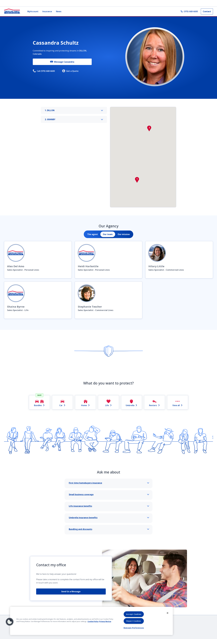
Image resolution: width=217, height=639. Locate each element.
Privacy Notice (105, 621)
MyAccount (32, 11)
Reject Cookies (133, 621)
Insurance (47, 11)
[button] (137, 180)
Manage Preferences (134, 628)
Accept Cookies (133, 614)
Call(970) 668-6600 (46, 71)
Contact (207, 11)
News (58, 11)
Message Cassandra (64, 61)
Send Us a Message (70, 591)
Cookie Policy (93, 621)
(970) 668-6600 (191, 11)
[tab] (92, 234)
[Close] (167, 613)
